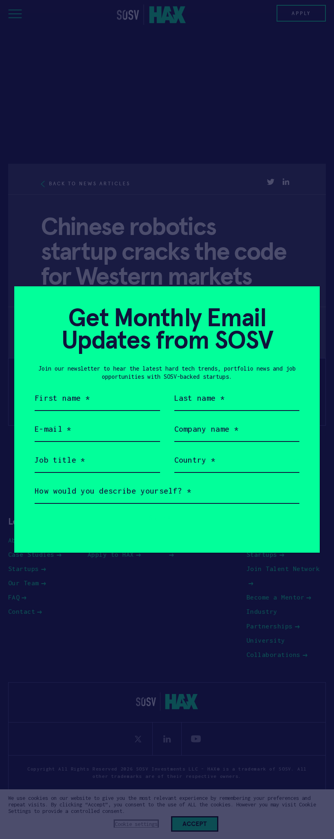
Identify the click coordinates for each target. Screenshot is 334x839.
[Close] (304, 302)
